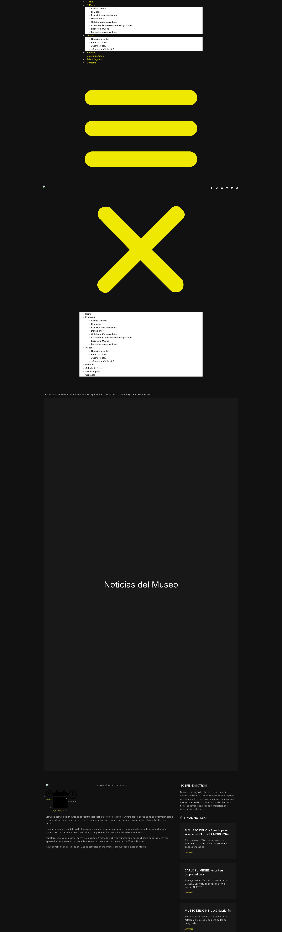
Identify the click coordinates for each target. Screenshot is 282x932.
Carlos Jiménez (99, 8)
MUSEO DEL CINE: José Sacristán (208, 910)
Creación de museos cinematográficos (111, 25)
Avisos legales (92, 371)
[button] (140, 188)
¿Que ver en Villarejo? (102, 49)
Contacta (91, 62)
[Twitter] (216, 188)
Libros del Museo (100, 28)
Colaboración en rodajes (104, 22)
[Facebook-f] (211, 188)
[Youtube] (222, 188)
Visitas (90, 35)
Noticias (89, 364)
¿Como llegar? (98, 46)
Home (88, 314)
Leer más (189, 852)
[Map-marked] (237, 188)
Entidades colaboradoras (104, 32)
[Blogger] (232, 188)
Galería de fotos (93, 368)
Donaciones (97, 18)
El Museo (91, 5)
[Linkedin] (227, 188)
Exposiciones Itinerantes (104, 15)
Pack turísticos (99, 42)
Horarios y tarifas (100, 39)
